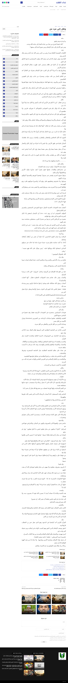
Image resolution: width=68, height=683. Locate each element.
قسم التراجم (46, 6)
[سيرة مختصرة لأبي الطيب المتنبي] (6, 173)
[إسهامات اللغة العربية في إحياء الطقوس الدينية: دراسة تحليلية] (62, 553)
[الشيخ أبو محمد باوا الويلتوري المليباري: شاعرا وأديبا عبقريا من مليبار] (6, 160)
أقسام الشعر (36, 6)
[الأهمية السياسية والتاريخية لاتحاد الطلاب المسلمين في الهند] (41, 557)
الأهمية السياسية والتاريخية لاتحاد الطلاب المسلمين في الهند (31, 557)
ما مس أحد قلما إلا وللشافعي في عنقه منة (57, 565)
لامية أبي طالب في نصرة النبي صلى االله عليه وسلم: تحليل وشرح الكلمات (12, 659)
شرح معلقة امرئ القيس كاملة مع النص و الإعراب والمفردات (11, 41)
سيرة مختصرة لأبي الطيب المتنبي (7, 178)
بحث (21, 2)
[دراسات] (39, 658)
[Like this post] (59, 35)
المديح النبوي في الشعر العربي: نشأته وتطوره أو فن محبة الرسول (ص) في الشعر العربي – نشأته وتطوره (10, 37)
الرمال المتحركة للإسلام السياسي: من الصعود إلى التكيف (52, 557)
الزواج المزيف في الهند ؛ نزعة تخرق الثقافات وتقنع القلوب (44, 610)
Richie (18, 44)
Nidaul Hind (62, 31)
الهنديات (23, 6)
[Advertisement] (34, 18)
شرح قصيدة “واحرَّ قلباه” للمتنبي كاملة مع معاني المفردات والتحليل (12, 663)
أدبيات (41, 6)
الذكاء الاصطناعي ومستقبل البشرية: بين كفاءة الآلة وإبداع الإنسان (31, 552)
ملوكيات (60, 6)
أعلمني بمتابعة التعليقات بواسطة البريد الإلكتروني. (57, 637)
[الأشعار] (39, 673)
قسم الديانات (29, 6)
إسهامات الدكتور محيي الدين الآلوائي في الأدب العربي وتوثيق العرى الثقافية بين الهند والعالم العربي (15, 166)
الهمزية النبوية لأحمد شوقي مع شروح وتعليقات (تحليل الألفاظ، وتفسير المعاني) (12, 656)
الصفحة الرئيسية (63, 9)
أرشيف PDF (51, 6)
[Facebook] (8, 2)
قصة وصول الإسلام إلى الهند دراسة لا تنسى (10, 201)
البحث (18, 26)
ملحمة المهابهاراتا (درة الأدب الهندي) (58, 568)
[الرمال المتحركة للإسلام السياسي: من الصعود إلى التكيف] (62, 557)
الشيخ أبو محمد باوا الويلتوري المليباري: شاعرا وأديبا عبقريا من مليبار (6, 165)
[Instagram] (6, 2)
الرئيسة (64, 6)
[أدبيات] (29, 673)
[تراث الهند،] (39, 665)
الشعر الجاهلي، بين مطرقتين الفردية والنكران (59, 610)
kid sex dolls (17, 40)
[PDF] (29, 658)
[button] (17, 202)
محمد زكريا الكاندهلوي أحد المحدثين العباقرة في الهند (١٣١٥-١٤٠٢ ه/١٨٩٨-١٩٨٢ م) (10, 50)
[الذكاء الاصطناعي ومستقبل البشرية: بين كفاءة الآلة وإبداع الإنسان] (41, 553)
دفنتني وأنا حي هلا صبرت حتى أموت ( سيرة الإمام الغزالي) (55, 569)
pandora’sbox (16, 46)
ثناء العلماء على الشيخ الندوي (10, 44)
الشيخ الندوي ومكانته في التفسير (59, 566)
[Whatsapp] (4, 2)
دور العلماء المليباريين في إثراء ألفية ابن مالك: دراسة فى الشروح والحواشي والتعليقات (15, 179)
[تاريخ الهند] (29, 665)
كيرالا (56, 6)
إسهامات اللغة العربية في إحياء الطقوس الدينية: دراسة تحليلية (52, 552)
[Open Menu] (3, 2)
